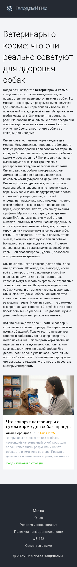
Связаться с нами (38, 546)
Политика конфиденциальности (38, 532)
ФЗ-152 (38, 539)
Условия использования (38, 525)
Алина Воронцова (18, 433)
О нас (38, 518)
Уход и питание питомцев (24, 463)
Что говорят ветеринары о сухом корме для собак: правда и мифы (38, 424)
